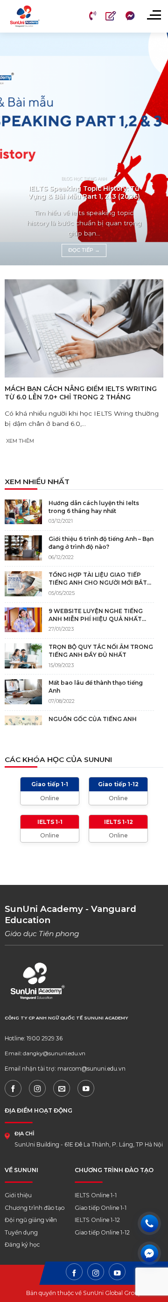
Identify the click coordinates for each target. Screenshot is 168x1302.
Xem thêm (20, 441)
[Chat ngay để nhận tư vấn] (149, 1253)
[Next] (153, 149)
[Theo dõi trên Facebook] (13, 1088)
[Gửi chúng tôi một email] (61, 1088)
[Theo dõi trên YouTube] (85, 1088)
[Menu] (153, 14)
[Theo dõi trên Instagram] (37, 1088)
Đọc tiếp (84, 250)
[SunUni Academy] (35, 16)
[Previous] (15, 149)
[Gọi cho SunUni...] (149, 1223)
